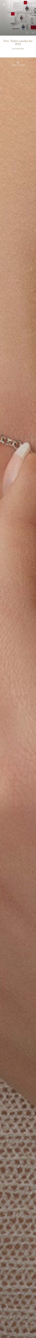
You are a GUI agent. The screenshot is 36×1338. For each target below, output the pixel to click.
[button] (32, 32)
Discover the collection (18, 49)
